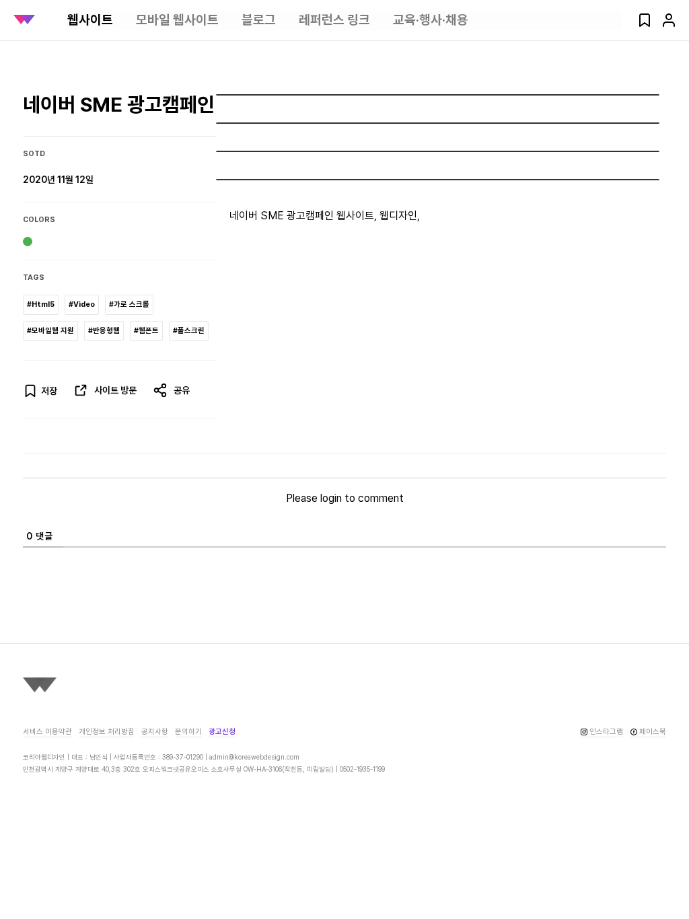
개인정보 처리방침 (107, 731)
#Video (82, 304)
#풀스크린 (189, 330)
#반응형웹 (104, 330)
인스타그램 (606, 731)
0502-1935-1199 (362, 769)
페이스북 (652, 731)
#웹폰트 (146, 330)
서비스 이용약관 (47, 731)
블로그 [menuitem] (259, 20)
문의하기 (188, 731)
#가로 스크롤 (129, 304)
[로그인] (669, 24)
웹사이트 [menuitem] (90, 20)
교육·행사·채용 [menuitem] (430, 20)
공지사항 (154, 731)
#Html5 (41, 304)
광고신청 (222, 731)
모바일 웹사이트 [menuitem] (177, 20)
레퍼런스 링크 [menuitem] (334, 20)
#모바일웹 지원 (50, 330)
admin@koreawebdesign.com (254, 757)
